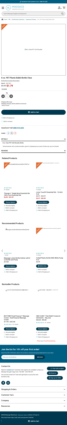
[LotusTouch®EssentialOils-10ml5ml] (49, 174)
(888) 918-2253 (18, 128)
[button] (9, 208)
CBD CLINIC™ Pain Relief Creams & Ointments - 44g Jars (48, 317)
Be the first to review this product (10, 80)
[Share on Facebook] (8, 133)
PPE (9, 19)
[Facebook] (3, 383)
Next (65, 250)
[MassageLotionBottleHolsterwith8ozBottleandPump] (17, 240)
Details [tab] (4, 139)
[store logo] (15, 8)
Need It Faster (5, 105)
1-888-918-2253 (43, 1)
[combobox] (33, 14)
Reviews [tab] (4, 151)
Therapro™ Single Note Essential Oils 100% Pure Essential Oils (17, 194)
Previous (2, 250)
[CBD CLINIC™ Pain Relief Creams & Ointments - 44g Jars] (49, 301)
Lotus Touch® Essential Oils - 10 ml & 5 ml (49, 193)
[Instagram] (8, 383)
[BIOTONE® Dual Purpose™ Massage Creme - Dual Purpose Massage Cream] (17, 301)
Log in (42, 341)
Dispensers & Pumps (31, 19)
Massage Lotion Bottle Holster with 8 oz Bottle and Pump (17, 259)
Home (5, 19)
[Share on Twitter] (11, 133)
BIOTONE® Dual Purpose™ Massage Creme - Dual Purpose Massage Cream (16, 317)
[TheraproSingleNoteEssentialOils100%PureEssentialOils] (17, 174)
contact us (10, 370)
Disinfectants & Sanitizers (18, 19)
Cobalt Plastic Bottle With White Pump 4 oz (49, 259)
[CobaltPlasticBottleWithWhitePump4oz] (49, 240)
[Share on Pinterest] (15, 133)
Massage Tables (22, 415)
